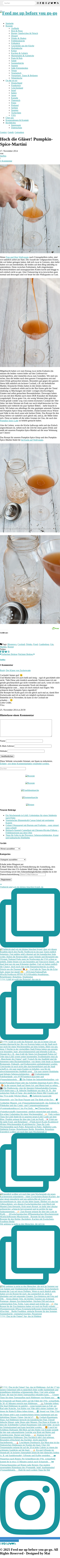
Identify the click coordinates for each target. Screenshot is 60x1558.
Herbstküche (16, 48)
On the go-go (11, 80)
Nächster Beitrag (25, 654)
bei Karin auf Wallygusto (32, 440)
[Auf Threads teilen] (8, 652)
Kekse (14, 51)
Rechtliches (11, 123)
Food (35, 644)
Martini (3, 647)
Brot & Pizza (17, 31)
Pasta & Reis (16, 58)
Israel (13, 90)
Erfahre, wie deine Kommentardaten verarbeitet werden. (24, 763)
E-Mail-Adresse (7, 746)
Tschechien (16, 113)
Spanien (14, 110)
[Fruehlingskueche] (30, 790)
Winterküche (16, 78)
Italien (14, 93)
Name (2, 741)
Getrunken (19, 132)
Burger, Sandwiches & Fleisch (24, 33)
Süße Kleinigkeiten (19, 68)
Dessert (14, 36)
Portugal (15, 105)
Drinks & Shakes (18, 38)
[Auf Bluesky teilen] (6, 652)
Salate (13, 60)
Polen (13, 103)
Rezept (11, 647)
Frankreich (16, 85)
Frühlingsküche (18, 41)
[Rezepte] (30, 783)
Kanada (14, 98)
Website (3, 751)
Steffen (3, 156)
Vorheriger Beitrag (9, 654)
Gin (51, 644)
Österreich (15, 100)
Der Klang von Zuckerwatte (18, 670)
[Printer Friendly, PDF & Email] (55, 628)
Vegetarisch (16, 73)
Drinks (29, 644)
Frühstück (15, 43)
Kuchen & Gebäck (19, 53)
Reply (2, 670)
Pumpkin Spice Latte (9, 420)
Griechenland (17, 88)
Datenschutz (16, 127)
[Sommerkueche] (30, 797)
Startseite (10, 23)
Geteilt (11, 132)
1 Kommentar (6, 161)
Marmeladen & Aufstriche (22, 55)
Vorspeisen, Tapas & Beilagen (24, 75)
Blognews (12, 644)
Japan (13, 95)
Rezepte (9, 26)
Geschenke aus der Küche (22, 46)
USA (13, 115)
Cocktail (21, 644)
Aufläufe (15, 28)
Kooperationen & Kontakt (17, 120)
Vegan (14, 70)
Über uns (10, 118)
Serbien (14, 108)
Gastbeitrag (44, 644)
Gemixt (3, 132)
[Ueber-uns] (30, 776)
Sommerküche (17, 63)
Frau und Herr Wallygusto (17, 257)
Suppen (14, 65)
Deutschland (16, 83)
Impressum (16, 125)
